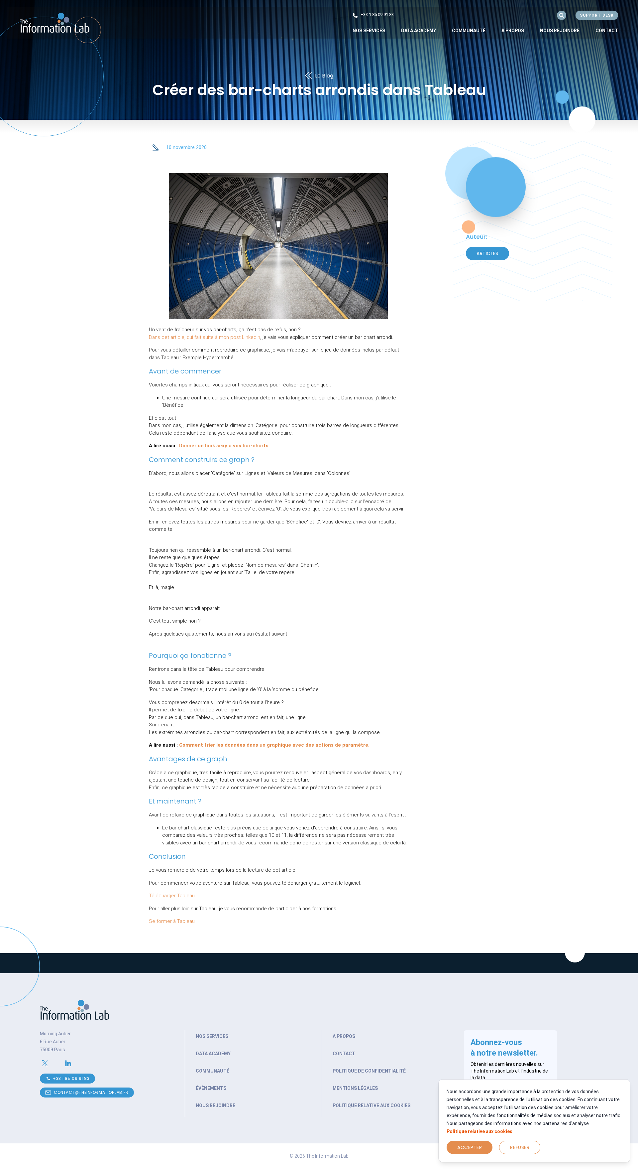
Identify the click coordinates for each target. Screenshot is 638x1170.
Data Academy (418, 30)
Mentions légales (355, 1088)
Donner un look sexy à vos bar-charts (223, 446)
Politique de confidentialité (369, 1071)
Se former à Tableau (172, 921)
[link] (369, 31)
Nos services (212, 1036)
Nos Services (369, 30)
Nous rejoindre (560, 30)
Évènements (211, 1088)
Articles (487, 253)
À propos (512, 30)
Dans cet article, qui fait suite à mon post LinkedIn (204, 337)
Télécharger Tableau (172, 896)
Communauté (468, 30)
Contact (606, 30)
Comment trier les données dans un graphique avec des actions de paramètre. (274, 745)
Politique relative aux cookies (479, 1131)
